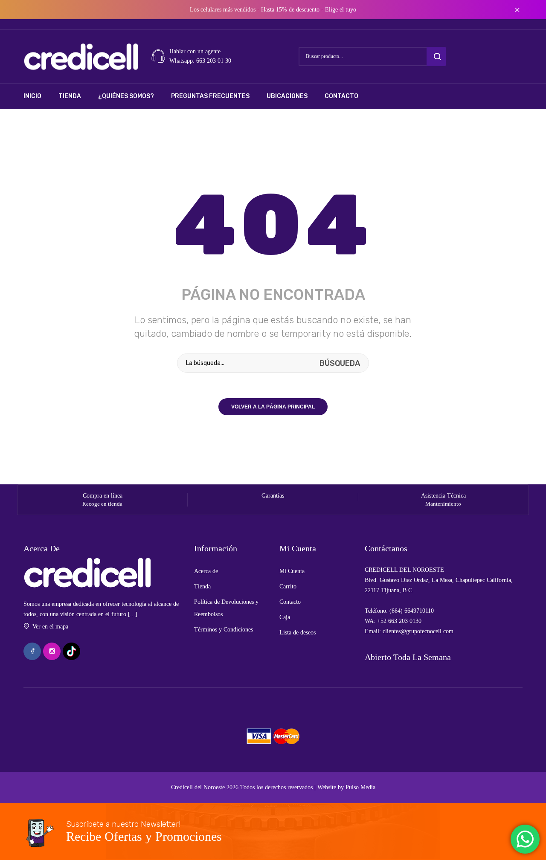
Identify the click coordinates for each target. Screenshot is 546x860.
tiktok (71, 651)
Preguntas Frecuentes (210, 96)
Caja (284, 617)
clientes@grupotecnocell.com (418, 631)
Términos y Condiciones (223, 629)
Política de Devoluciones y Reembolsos (226, 608)
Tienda (69, 96)
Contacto (341, 96)
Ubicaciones (287, 96)
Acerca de (206, 571)
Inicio (32, 96)
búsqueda (436, 56)
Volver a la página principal (273, 407)
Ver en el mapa (50, 626)
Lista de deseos (297, 632)
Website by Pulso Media (346, 787)
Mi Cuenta (292, 571)
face (32, 651)
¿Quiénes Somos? (126, 96)
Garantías (272, 495)
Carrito (287, 586)
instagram (52, 651)
